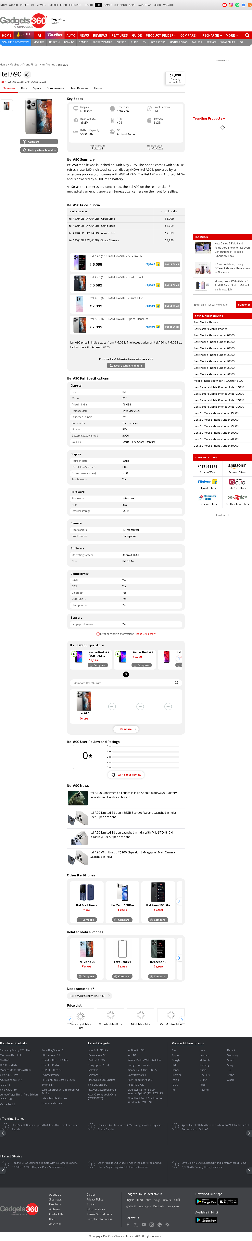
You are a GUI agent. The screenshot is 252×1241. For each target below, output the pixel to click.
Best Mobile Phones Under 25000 (214, 355)
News (84, 35)
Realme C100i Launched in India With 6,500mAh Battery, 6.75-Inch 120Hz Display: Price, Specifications (45, 1165)
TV (144, 42)
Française (173, 1206)
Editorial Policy (96, 1209)
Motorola (205, 1060)
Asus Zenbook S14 (11, 1080)
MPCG (157, 5)
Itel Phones (48, 64)
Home (6, 35)
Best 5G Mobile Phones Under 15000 (216, 413)
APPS (132, 5)
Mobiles (39, 42)
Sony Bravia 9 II (137, 1075)
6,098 (96, 265)
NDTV (3, 5)
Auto (71, 35)
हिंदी (32, 5)
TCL (229, 1070)
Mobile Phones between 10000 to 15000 (218, 381)
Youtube (143, 1223)
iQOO (175, 1084)
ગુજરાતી (131, 1206)
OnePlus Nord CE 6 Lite (55, 1060)
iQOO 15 (5, 1084)
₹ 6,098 (175, 75)
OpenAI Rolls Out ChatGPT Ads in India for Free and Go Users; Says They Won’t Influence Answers (130, 1165)
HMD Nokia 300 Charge (101, 1080)
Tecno (230, 1075)
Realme (204, 1089)
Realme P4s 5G (97, 1055)
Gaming (83, 42)
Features (119, 35)
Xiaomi (231, 1080)
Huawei (176, 1075)
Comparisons (55, 88)
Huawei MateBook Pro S (102, 1089)
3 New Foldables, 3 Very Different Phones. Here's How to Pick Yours (232, 268)
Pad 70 (132, 1055)
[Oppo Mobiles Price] (110, 1015)
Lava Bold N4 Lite (98, 1050)
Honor (175, 1070)
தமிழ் (157, 1200)
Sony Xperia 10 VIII (99, 1065)
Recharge (210, 35)
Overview (9, 88)
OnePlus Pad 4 (50, 1065)
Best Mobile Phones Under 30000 (214, 361)
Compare (188, 35)
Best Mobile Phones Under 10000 (214, 335)
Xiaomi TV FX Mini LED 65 (142, 1070)
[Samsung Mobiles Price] (80, 1015)
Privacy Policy (95, 1199)
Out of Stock (172, 264)
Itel (2, 81)
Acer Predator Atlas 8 (140, 1080)
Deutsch (158, 1206)
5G (241, 42)
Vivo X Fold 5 (7, 1104)
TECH (98, 5)
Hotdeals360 (178, 42)
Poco (203, 1084)
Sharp (230, 1060)
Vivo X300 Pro (8, 1089)
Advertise (55, 1224)
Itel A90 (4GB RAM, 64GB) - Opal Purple (116, 256)
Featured (202, 237)
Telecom (54, 42)
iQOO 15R (6, 1099)
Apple (175, 1055)
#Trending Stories (12, 1118)
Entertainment (102, 42)
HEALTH (88, 5)
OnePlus (205, 1075)
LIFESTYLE (75, 5)
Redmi (231, 1050)
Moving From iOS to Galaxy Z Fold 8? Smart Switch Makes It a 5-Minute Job (232, 285)
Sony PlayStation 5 (53, 1050)
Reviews (100, 35)
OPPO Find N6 (8, 1065)
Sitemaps (55, 1199)
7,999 (96, 306)
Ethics (91, 1204)
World (13, 5)
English (130, 1200)
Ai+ (174, 1050)
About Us (55, 1194)
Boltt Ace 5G (95, 1075)
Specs (37, 88)
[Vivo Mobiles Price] (170, 1015)
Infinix (175, 1080)
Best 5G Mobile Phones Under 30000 (216, 432)
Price (24, 88)
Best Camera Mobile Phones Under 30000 (219, 406)
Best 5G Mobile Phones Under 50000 (216, 445)
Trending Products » (209, 119)
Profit (24, 5)
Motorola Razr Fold (11, 1055)
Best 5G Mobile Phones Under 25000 (216, 426)
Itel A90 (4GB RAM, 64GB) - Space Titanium (119, 319)
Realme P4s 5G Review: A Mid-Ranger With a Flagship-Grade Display (130, 1127)
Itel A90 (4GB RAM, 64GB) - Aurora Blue (116, 298)
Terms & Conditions (99, 1214)
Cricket (53, 5)
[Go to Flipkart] (80, 262)
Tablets (197, 42)
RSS (52, 1219)
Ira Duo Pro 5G (136, 1050)
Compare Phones (52, 1103)
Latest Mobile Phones (54, 1098)
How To (69, 42)
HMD (175, 1065)
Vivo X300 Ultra (9, 1075)
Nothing (204, 1065)
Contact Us (56, 1214)
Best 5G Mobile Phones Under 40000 (216, 439)
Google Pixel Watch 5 (140, 1065)
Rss (167, 1223)
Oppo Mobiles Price (110, 1024)
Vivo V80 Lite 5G (97, 1084)
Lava (202, 1050)
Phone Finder (30, 64)
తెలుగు (167, 1200)
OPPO (203, 1080)
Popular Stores (206, 457)
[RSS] (250, 5)
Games (108, 5)
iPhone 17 (48, 1084)
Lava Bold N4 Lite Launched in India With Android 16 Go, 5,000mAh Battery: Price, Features (214, 1165)
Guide (137, 35)
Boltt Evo (93, 1070)
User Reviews (79, 88)
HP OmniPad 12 (51, 1055)
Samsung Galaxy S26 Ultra (15, 1050)
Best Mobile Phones (206, 322)
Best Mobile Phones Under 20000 (214, 348)
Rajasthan (144, 5)
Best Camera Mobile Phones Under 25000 (219, 400)
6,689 (96, 285)
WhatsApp (159, 1223)
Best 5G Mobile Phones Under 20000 (216, 419)
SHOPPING (120, 5)
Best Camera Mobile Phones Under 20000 (219, 393)
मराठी (177, 1200)
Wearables (227, 42)
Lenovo (204, 1055)
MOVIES (40, 5)
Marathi (168, 5)
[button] (179, 658)
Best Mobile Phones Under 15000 (214, 342)
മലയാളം (144, 1206)
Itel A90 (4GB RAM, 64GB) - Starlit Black (117, 277)
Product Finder (160, 35)
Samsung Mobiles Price (80, 1026)
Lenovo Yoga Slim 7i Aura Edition (19, 1094)
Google (176, 1060)
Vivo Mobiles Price (171, 1024)
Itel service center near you (87, 996)
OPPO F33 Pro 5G (52, 1070)
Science (211, 42)
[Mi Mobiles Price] (140, 1015)
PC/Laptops (158, 42)
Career (91, 1194)
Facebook (128, 1223)
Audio (135, 42)
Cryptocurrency (50, 1075)
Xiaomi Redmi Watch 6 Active (144, 1060)
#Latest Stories (11, 1156)
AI (39, 35)
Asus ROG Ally (136, 1084)
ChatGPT (5, 1060)
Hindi (140, 1200)
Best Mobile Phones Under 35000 (214, 368)
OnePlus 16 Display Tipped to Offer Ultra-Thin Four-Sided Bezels (45, 1127)
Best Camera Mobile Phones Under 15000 (219, 387)
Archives (54, 1209)
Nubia (203, 1070)
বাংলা (148, 1200)
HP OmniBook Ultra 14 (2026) (59, 1080)
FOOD (63, 5)
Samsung (232, 1055)
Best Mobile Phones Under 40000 (214, 374)
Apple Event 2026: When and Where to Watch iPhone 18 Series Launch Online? (215, 1127)
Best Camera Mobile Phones (210, 329)
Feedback (55, 1204)
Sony (230, 1065)
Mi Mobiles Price (140, 1024)
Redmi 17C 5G (96, 1060)
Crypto (121, 42)
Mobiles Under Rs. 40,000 (15, 1070)
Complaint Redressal (100, 1219)
